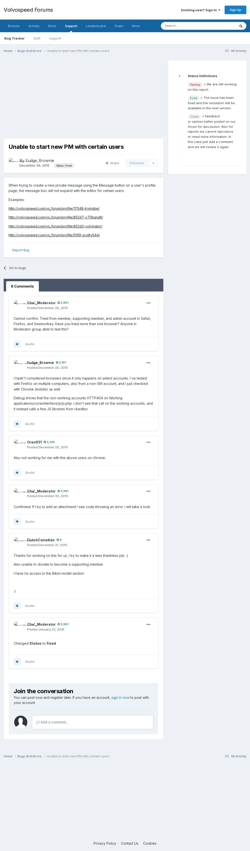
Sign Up (235, 10)
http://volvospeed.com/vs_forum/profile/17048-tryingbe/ (54, 208)
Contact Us (129, 843)
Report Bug (20, 250)
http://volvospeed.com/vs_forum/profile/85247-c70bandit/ (56, 217)
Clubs (119, 26)
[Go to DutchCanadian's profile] (19, 542)
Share (113, 163)
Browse (14, 26)
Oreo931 (34, 442)
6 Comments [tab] (22, 286)
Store (52, 26)
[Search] (241, 26)
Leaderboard (96, 26)
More (136, 26)
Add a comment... (54, 722)
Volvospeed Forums (28, 10)
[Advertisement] (83, 94)
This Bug (222, 26)
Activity (33, 26)
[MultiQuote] (17, 344)
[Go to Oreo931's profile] (19, 445)
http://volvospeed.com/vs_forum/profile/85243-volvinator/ (55, 226)
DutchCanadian (41, 540)
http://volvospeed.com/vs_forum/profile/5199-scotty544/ (54, 235)
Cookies (149, 843)
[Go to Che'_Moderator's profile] (19, 305)
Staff (37, 38)
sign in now (120, 697)
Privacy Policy (105, 843)
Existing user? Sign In (199, 10)
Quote (29, 344)
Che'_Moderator (41, 303)
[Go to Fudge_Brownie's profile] (13, 162)
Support (71, 26)
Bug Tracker (14, 38)
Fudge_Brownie (40, 160)
